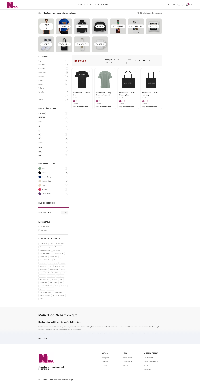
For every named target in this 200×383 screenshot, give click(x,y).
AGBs (146, 365)
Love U (47, 273)
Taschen (64, 44)
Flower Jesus (53, 256)
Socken (46, 44)
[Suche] (178, 5)
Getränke (118, 26)
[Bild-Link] (46, 358)
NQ (61, 279)
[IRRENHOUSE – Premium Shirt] (82, 79)
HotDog (62, 263)
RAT (61, 282)
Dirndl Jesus (56, 250)
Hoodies (82, 26)
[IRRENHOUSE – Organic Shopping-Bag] (128, 79)
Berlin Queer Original (46, 247)
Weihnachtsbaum (45, 295)
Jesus (50, 266)
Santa (56, 285)
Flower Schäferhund (45, 260)
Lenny (63, 269)
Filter (65, 212)
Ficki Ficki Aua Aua (45, 253)
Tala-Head (50, 289)
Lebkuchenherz (54, 269)
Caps (100, 26)
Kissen (153, 26)
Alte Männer (43, 243)
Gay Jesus (57, 260)
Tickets (104, 365)
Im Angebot (45, 226)
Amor (51, 243)
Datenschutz (148, 358)
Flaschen (82, 44)
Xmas (41, 298)
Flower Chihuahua (58, 253)
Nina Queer (51, 276)
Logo (41, 273)
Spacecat (63, 285)
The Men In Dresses (45, 292)
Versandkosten (82, 107)
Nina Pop (42, 276)
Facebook (105, 361)
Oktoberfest (43, 282)
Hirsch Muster (53, 263)
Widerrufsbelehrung (151, 361)
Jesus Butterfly (59, 266)
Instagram (105, 358)
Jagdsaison (43, 266)
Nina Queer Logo (44, 279)
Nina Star (54, 279)
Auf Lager (44, 230)
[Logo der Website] (12, 4)
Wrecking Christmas (58, 295)
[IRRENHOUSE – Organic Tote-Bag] (151, 79)
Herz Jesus (43, 263)
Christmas (58, 247)
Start (40, 13)
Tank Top (41, 92)
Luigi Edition (55, 273)
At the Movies (60, 243)
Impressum (147, 369)
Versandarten (127, 358)
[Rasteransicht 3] (129, 59)
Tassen (100, 44)
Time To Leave (58, 292)
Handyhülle (136, 26)
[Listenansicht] (126, 59)
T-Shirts (64, 26)
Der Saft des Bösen (45, 250)
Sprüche (42, 289)
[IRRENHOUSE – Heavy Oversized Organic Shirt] (105, 79)
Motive (64, 273)
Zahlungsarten (128, 361)
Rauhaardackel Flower (46, 285)
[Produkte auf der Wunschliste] (183, 5)
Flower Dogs (43, 256)
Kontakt (125, 365)
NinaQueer (60, 276)
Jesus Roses (43, 269)
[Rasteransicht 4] (126, 62)
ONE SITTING (53, 282)
